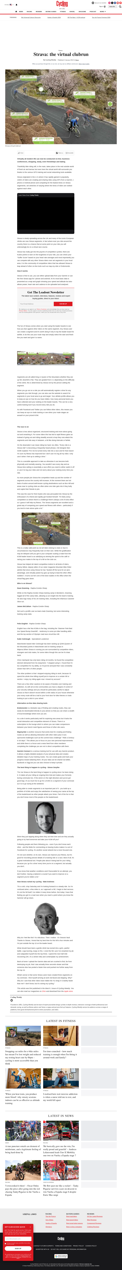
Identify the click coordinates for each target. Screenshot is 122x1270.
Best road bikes (71, 1216)
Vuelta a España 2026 (54, 17)
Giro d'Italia (49, 1220)
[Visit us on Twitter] (112, 3)
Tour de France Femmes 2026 (101, 17)
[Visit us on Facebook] (115, 3)
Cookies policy (91, 1246)
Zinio (44, 991)
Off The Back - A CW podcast (76, 17)
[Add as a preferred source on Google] (61, 1256)
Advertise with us (42, 1249)
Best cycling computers (74, 1227)
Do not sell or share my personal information (68, 1249)
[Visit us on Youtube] (118, 3)
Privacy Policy (24, 1255)
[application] (45, 213)
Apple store (68, 991)
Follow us (60, 153)
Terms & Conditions (16, 1257)
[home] (16, 11)
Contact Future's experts (43, 1246)
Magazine (82, 11)
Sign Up (18, 1248)
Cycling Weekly (51, 60)
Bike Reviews (91, 1220)
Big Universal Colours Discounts (31, 17)
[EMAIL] (12, 1000)
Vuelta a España (51, 1223)
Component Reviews (94, 1223)
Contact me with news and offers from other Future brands (18, 1243)
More (102, 11)
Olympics (49, 1227)
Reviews (39, 11)
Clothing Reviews (93, 1227)
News (21, 11)
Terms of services (42, 309)
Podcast (93, 11)
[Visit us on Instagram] (109, 3)
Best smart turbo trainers (74, 1223)
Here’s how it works (84, 64)
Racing (29, 11)
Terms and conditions (63, 1246)
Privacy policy (78, 1246)
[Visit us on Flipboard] (120, 3)
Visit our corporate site (85, 1264)
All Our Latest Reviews (95, 1216)
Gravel (72, 11)
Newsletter (70, 153)
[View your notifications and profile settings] (16, 5)
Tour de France (51, 1216)
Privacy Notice (23, 311)
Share (21, 153)
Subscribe (112, 6)
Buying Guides (51, 11)
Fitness (63, 11)
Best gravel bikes (72, 1220)
